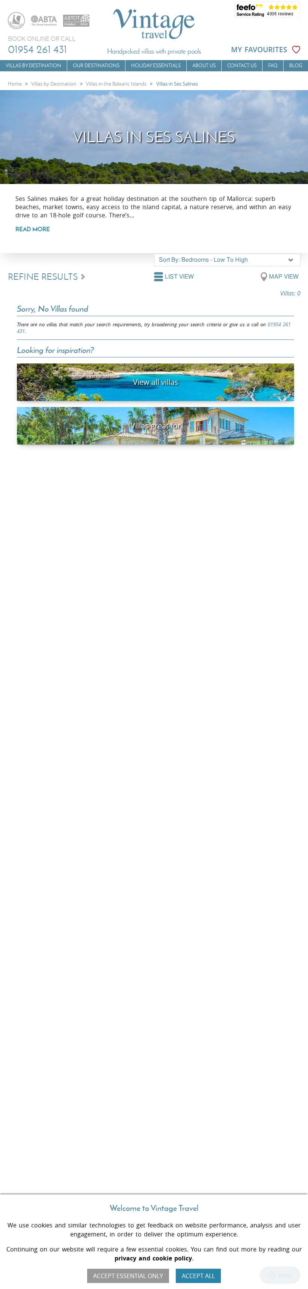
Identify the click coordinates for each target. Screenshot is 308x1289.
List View (179, 277)
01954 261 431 (37, 49)
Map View (284, 277)
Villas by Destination (33, 65)
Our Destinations (96, 65)
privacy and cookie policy (153, 1258)
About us (204, 65)
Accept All (198, 1276)
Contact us (242, 65)
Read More (32, 229)
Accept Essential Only (128, 1276)
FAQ (273, 65)
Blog (295, 65)
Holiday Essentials (156, 65)
